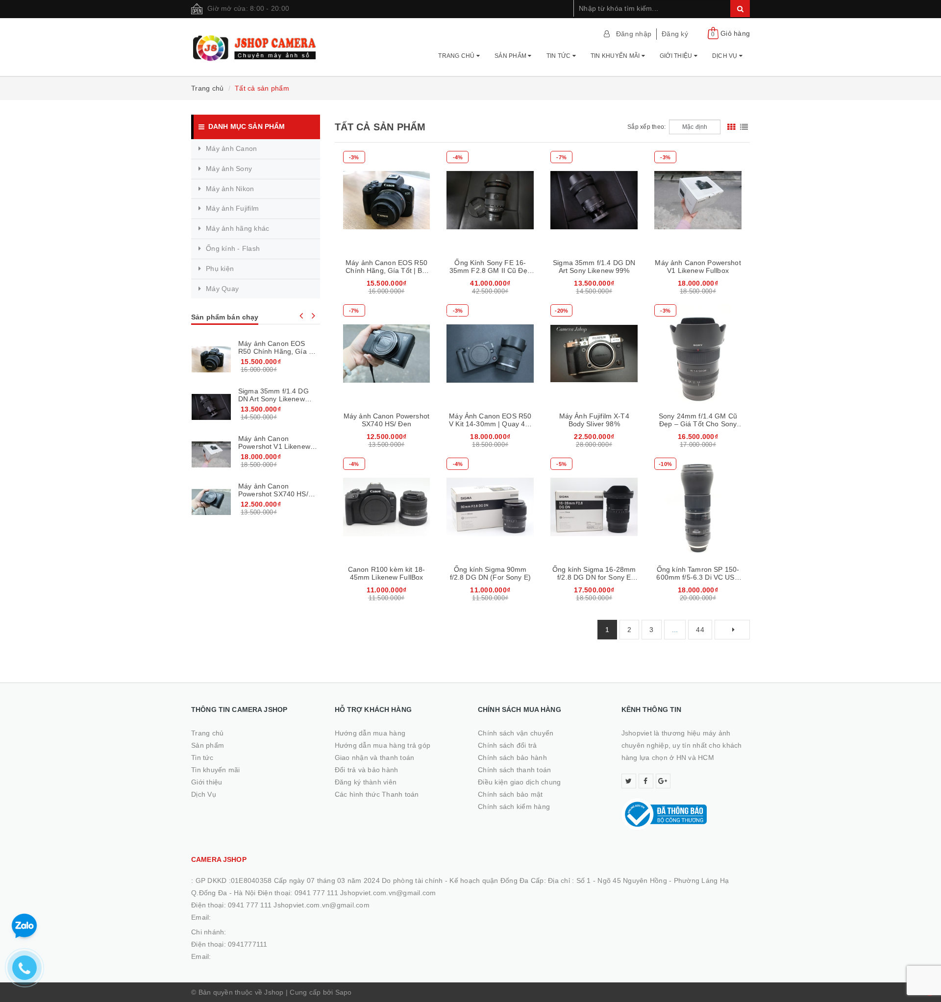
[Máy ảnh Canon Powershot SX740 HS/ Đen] (211, 501)
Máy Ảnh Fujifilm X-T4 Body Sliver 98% (594, 420)
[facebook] (646, 781)
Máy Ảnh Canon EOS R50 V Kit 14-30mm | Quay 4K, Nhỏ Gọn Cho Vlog (490, 424)
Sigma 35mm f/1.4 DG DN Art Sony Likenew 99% (594, 266)
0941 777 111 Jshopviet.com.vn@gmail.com (299, 905)
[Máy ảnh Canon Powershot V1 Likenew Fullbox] (211, 454)
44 (700, 630)
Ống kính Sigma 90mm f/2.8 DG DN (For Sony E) (490, 573)
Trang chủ (457, 55)
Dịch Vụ (725, 55)
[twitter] (629, 781)
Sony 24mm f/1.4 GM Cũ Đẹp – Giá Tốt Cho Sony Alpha (698, 424)
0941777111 (248, 944)
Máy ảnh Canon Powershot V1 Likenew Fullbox (698, 266)
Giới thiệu (677, 55)
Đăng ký (675, 34)
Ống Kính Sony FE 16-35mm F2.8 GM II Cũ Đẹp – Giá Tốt (490, 270)
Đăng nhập (633, 34)
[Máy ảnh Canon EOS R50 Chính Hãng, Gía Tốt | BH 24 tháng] (211, 359)
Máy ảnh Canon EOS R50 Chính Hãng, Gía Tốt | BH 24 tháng (386, 270)
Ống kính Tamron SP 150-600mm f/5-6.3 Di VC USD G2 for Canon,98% (697, 577)
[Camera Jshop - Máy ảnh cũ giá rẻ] (255, 43)
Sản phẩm (511, 55)
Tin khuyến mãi (616, 55)
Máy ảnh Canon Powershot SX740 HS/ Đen (386, 420)
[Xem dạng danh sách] (744, 127)
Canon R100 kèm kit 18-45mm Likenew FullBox (386, 573)
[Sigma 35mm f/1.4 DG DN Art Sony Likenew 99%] (211, 406)
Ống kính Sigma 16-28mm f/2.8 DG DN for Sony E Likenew (594, 577)
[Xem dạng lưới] (731, 127)
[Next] (732, 629)
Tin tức (559, 55)
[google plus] (663, 781)
